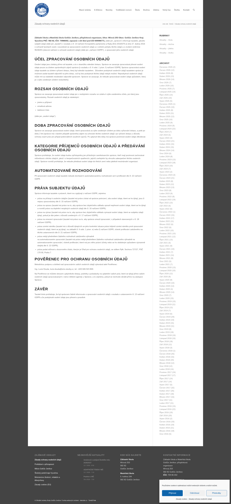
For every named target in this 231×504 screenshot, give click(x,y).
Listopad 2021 (165, 237)
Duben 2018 (164, 360)
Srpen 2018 (164, 348)
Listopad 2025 (165, 92)
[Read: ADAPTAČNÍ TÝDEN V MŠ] (80, 471)
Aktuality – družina (166, 44)
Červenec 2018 (165, 351)
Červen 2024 (164, 141)
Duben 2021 (164, 255)
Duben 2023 (164, 184)
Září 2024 (163, 135)
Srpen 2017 (164, 385)
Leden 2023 (164, 193)
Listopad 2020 (165, 270)
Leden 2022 (164, 230)
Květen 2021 (164, 252)
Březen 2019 (164, 326)
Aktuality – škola (165, 40)
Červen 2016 (164, 422)
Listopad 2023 (165, 163)
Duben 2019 (164, 323)
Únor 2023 (163, 190)
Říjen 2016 (164, 412)
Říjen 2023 (164, 166)
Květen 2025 (164, 110)
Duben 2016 (164, 428)
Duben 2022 (164, 221)
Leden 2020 (164, 298)
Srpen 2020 (164, 280)
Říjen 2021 (164, 240)
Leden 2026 (164, 86)
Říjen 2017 (164, 378)
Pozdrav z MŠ (89, 477)
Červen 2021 (164, 249)
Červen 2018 (164, 354)
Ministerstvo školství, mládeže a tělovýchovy (47, 478)
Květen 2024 (164, 144)
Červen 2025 (164, 107)
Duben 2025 (164, 113)
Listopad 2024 (165, 129)
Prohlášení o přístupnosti (44, 464)
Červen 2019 (164, 317)
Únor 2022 (163, 227)
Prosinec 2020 (165, 267)
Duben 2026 (164, 76)
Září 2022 (163, 206)
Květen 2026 (164, 73)
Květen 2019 (164, 320)
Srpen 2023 (164, 172)
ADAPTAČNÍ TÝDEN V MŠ (93, 470)
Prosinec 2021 (165, 233)
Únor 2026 (163, 82)
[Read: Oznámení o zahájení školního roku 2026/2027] (80, 461)
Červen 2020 (164, 283)
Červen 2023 (164, 178)
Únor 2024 (163, 153)
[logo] (42, 10)
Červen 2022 (164, 215)
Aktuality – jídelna (166, 49)
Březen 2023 (164, 187)
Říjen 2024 (164, 132)
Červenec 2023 (165, 175)
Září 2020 (163, 277)
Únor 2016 (163, 434)
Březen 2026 (164, 79)
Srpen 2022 (164, 209)
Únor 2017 (163, 400)
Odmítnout (194, 493)
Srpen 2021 (164, 246)
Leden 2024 (164, 156)
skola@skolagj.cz (177, 479)
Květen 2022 (164, 218)
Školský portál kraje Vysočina (46, 473)
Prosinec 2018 (165, 335)
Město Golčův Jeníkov (43, 469)
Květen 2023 (164, 181)
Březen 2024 (164, 150)
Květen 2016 (164, 425)
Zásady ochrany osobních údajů (200, 499)
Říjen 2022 (164, 203)
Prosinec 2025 (165, 89)
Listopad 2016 (165, 409)
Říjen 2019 (164, 307)
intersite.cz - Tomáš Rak (88, 500)
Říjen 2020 (164, 273)
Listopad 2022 (165, 200)
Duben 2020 (164, 289)
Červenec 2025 (165, 104)
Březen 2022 (164, 224)
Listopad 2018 (165, 338)
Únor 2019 (163, 329)
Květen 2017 (164, 391)
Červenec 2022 (165, 212)
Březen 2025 (164, 116)
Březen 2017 (164, 397)
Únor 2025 (163, 119)
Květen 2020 (164, 286)
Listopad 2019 (165, 304)
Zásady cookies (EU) (43, 485)
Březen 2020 (164, 292)
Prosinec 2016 (165, 406)
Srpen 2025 (164, 101)
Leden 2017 (164, 403)
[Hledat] (193, 10)
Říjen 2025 (164, 95)
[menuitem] (85, 10)
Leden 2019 (164, 332)
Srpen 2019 (164, 314)
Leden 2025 (164, 122)
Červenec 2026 (165, 67)
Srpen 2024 (164, 138)
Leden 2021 (164, 264)
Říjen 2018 (164, 341)
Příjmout (172, 493)
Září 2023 (163, 169)
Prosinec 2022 (165, 196)
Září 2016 (163, 415)
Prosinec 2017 (165, 372)
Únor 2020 (163, 295)
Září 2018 (163, 344)
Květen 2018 (164, 357)
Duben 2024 (164, 147)
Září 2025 (163, 98)
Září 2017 (163, 382)
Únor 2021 (163, 261)
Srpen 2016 (164, 418)
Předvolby (216, 493)
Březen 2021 (164, 258)
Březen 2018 (164, 363)
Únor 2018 (163, 366)
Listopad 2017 (165, 375)
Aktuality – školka (166, 53)
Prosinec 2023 (165, 159)
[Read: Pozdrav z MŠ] (80, 478)
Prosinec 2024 (165, 126)
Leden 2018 (164, 369)
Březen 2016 (164, 431)
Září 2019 (163, 310)
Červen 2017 (164, 388)
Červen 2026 (164, 70)
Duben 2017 (164, 394)
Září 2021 (163, 243)
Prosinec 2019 (165, 301)
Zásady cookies (181, 499)
